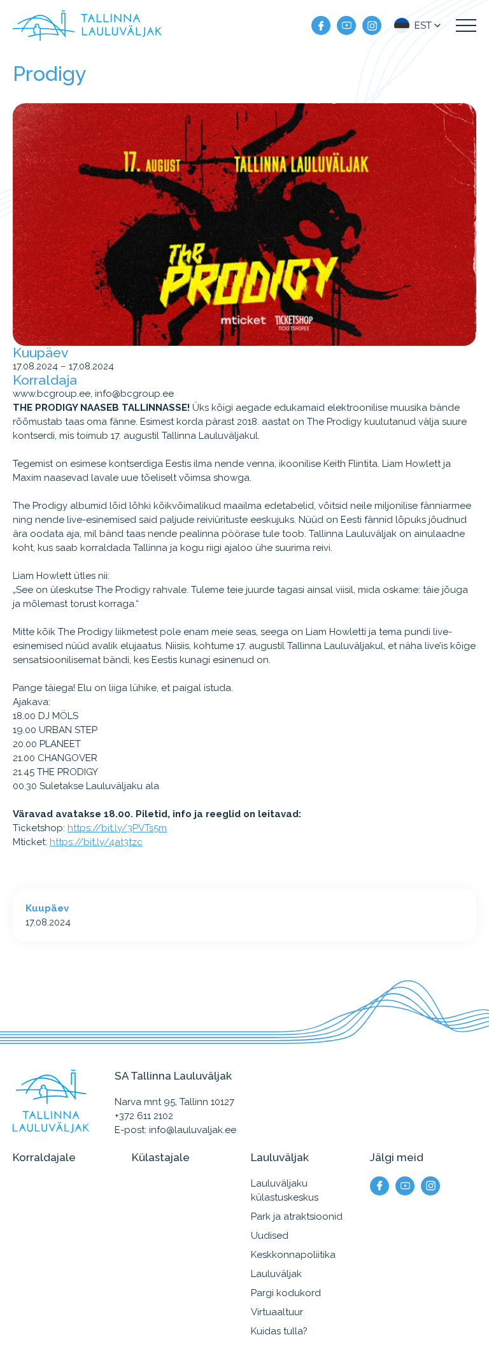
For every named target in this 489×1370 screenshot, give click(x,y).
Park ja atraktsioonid (297, 1216)
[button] (418, 25)
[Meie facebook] (320, 25)
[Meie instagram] (371, 25)
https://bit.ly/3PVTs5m (117, 828)
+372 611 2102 (144, 1116)
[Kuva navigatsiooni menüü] (466, 25)
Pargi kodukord (286, 1293)
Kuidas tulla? (279, 1331)
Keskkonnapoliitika (293, 1254)
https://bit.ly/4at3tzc (96, 842)
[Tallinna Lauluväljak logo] (87, 25)
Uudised (269, 1235)
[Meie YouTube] (346, 25)
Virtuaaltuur (277, 1312)
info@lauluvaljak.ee (192, 1130)
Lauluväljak (276, 1274)
